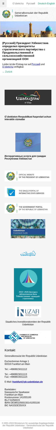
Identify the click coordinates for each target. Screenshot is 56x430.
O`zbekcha (18, 3)
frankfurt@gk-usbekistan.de (27, 382)
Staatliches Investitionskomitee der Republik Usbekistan (28, 323)
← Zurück (7, 72)
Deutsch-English (46, 3)
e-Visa (28, 102)
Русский (30, 3)
